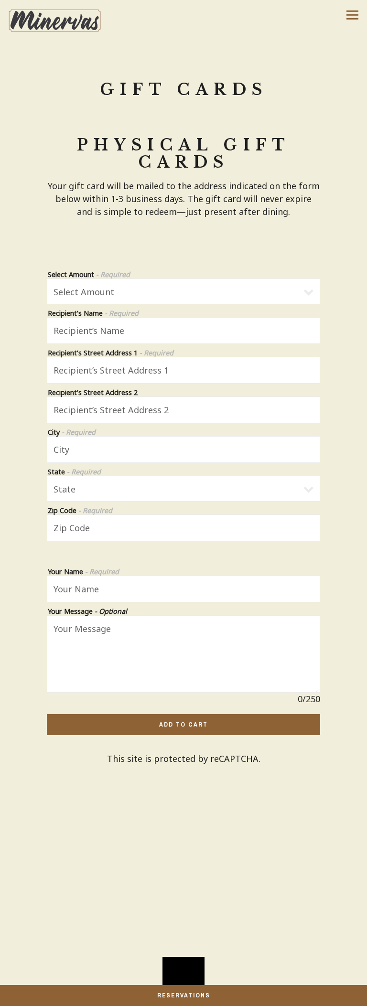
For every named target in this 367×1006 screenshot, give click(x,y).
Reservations (183, 995)
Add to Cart (183, 724)
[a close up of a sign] (183, 978)
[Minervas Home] (58, 19)
